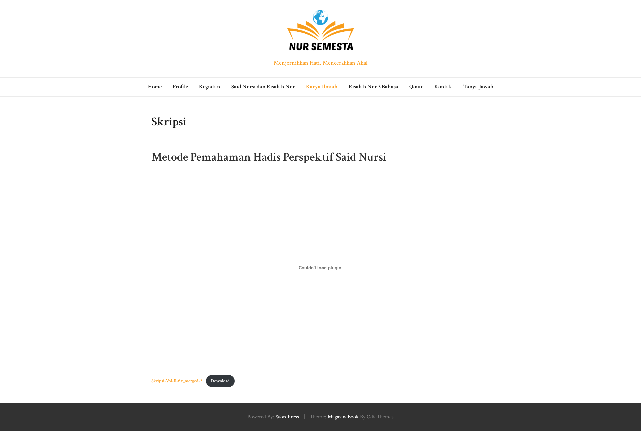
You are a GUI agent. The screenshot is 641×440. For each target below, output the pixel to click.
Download (220, 381)
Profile (180, 86)
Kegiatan (209, 86)
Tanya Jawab (478, 86)
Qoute (416, 86)
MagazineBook (343, 416)
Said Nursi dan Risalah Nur (263, 86)
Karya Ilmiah (322, 86)
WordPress (287, 416)
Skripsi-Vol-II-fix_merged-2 (176, 381)
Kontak (443, 86)
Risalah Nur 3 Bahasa (373, 86)
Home (155, 86)
